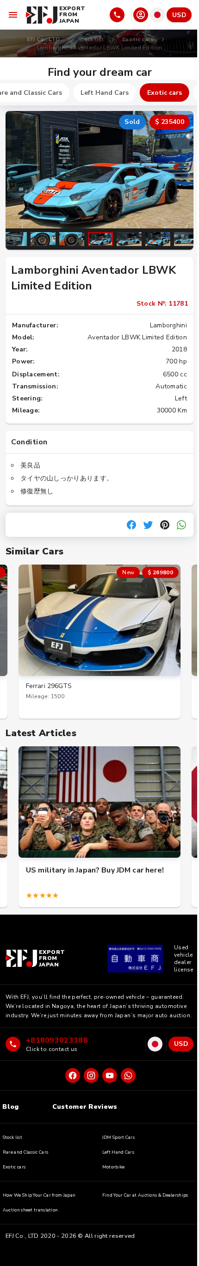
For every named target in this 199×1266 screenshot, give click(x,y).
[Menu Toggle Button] (13, 15)
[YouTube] (109, 1075)
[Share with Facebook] (131, 524)
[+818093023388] (120, 14)
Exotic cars (138, 39)
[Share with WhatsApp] (181, 524)
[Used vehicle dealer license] (135, 958)
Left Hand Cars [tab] (105, 92)
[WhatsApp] (128, 1075)
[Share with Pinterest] (164, 524)
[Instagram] (91, 1075)
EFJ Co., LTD (43, 39)
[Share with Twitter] (148, 524)
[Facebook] (72, 1075)
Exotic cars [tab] (164, 92)
